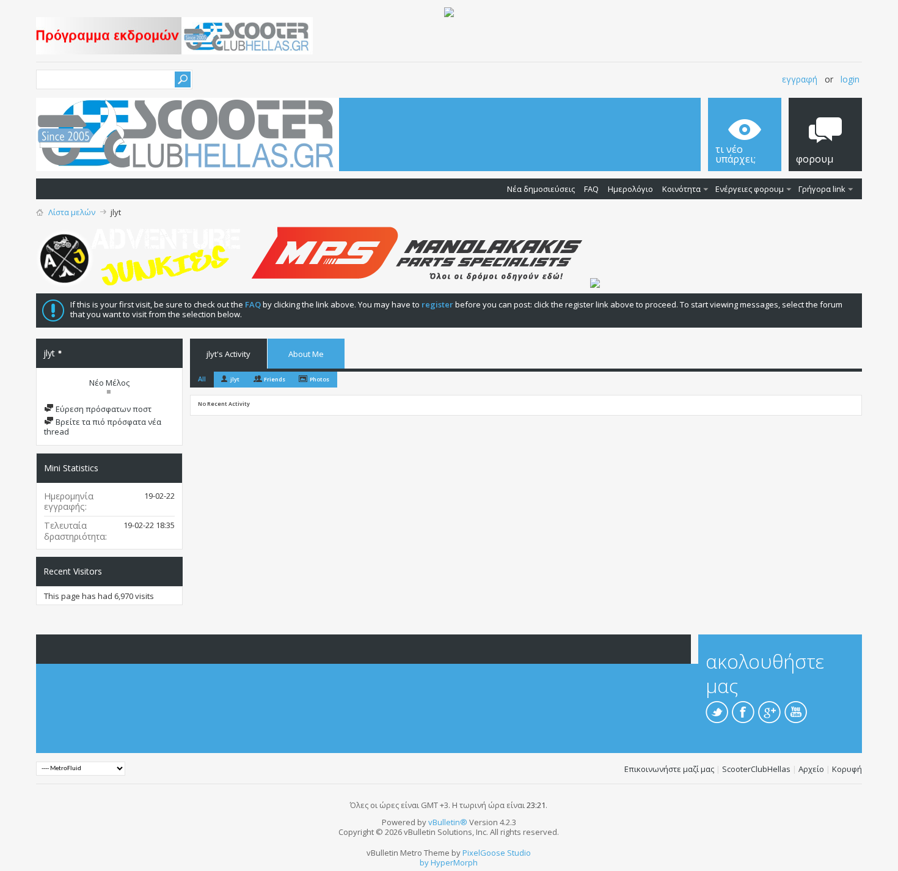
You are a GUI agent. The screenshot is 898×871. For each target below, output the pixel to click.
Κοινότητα (681, 188)
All (202, 378)
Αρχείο (811, 768)
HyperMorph (454, 862)
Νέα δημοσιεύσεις (541, 188)
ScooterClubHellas (756, 768)
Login (850, 79)
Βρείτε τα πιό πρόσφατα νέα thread (102, 426)
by (424, 862)
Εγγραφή (799, 79)
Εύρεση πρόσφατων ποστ (102, 408)
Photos (319, 379)
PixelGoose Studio (496, 852)
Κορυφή (847, 768)
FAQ (591, 188)
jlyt (234, 379)
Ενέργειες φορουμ (749, 188)
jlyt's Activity (228, 353)
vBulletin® (447, 822)
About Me (306, 353)
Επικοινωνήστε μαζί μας (669, 768)
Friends (274, 379)
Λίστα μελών (71, 212)
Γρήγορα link (821, 188)
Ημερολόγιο (630, 188)
